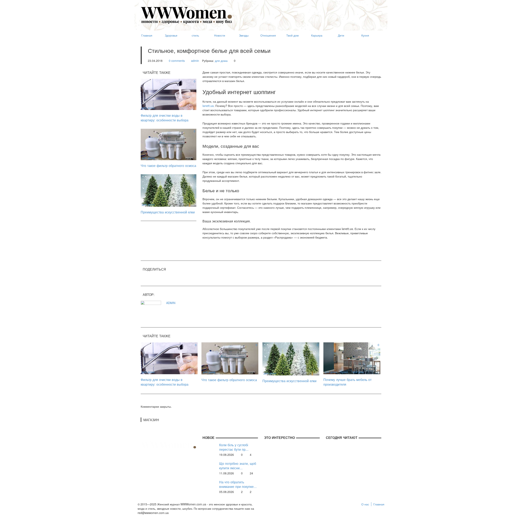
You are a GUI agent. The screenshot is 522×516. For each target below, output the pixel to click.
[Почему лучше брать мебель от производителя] (351, 358)
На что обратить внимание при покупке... (238, 484)
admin (195, 61)
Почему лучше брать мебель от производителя (347, 382)
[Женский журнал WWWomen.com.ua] (186, 15)
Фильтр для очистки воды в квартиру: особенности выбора (164, 117)
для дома (221, 61)
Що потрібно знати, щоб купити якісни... (237, 465)
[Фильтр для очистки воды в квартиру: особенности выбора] (168, 94)
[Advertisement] (307, 13)
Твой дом (357, 372)
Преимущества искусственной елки (168, 212)
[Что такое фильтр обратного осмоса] (168, 144)
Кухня (344, 372)
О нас (365, 504)
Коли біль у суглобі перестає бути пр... (234, 447)
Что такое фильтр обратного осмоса (168, 165)
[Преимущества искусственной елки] (168, 190)
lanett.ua (208, 106)
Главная (378, 504)
